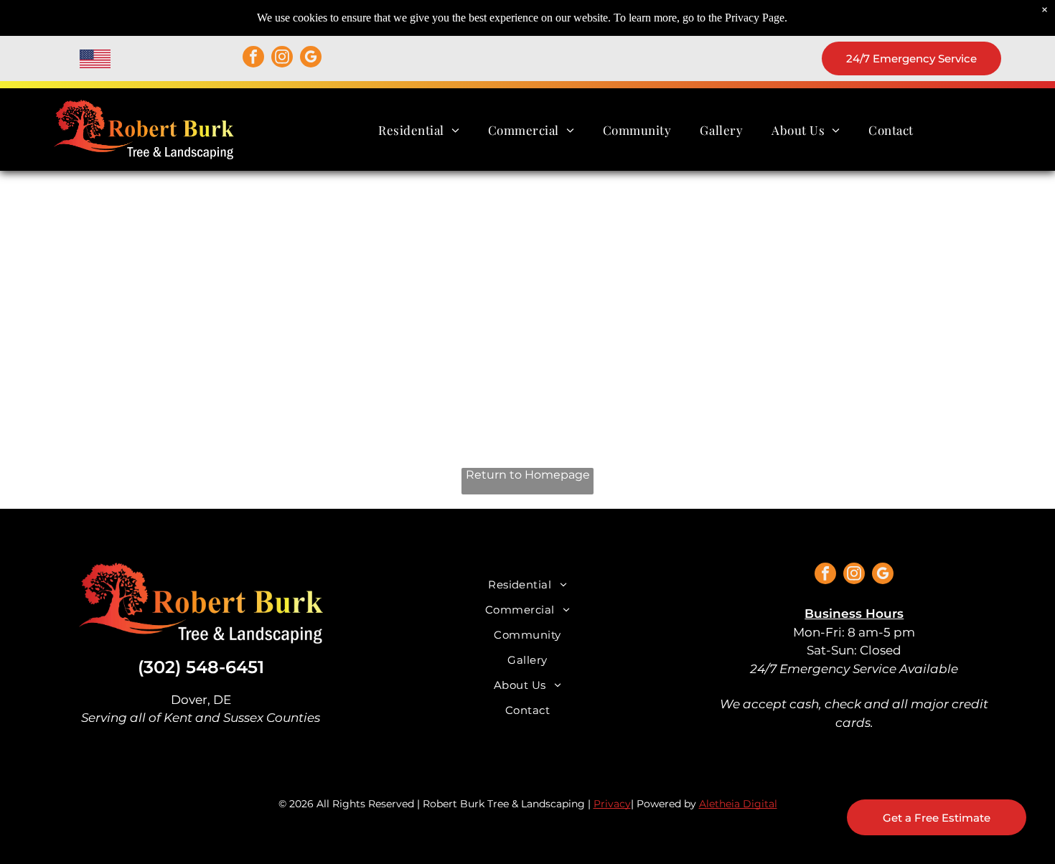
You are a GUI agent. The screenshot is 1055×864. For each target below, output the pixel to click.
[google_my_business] (311, 58)
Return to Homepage (528, 475)
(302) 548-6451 (201, 667)
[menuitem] (419, 129)
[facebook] (253, 58)
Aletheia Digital (738, 803)
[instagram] (282, 58)
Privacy (612, 803)
